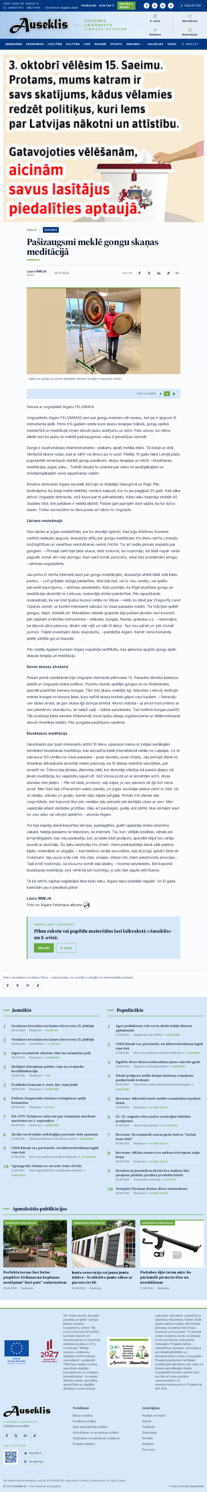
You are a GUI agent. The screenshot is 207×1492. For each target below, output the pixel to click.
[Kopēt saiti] (177, 273)
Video (171, 44)
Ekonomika (35, 44)
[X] (154, 6)
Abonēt (44, 948)
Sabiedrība (13, 44)
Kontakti (107, 5)
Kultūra (73, 44)
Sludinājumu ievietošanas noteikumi (96, 1438)
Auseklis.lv (19, 1486)
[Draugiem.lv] (168, 273)
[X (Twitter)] (149, 273)
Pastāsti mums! (126, 5)
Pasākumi (89, 5)
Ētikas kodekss (83, 1415)
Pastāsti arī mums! (154, 1415)
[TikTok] (171, 6)
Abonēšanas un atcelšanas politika (96, 1432)
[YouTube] (163, 6)
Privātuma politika (84, 1421)
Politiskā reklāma (84, 1444)
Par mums (148, 1449)
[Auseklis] (39, 25)
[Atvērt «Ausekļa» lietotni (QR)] (10, 1457)
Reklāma (148, 1444)
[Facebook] (146, 6)
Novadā (100, 44)
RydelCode (197, 1486)
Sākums (32, 230)
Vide (87, 44)
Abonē (146, 1421)
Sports (116, 44)
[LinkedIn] (158, 273)
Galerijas (155, 44)
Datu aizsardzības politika (90, 1427)
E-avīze (66, 948)
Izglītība (55, 44)
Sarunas (133, 44)
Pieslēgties (192, 5)
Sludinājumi (149, 1432)
